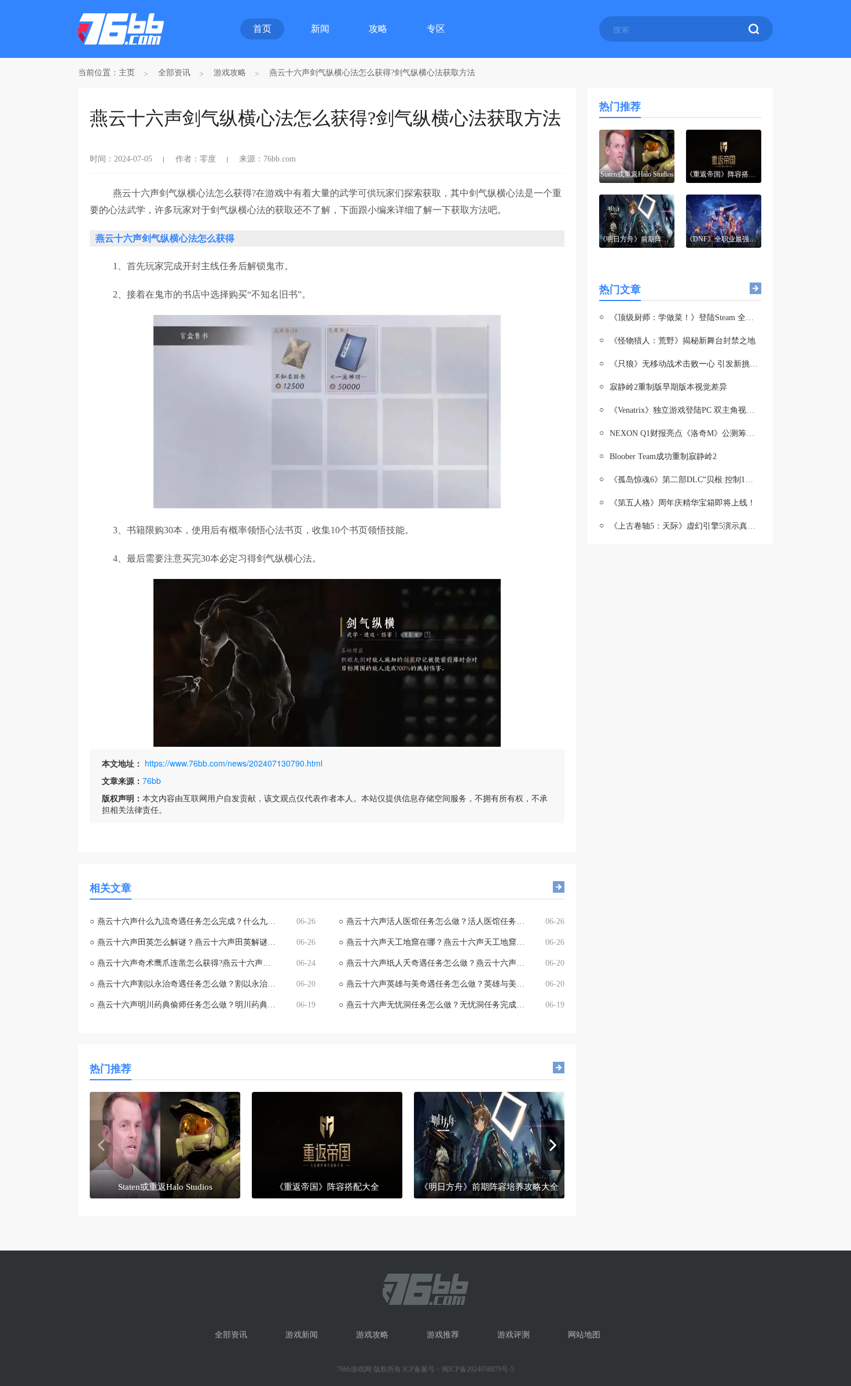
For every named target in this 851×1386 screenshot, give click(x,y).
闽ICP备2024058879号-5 (478, 1369)
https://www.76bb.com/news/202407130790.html (233, 763)
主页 (127, 72)
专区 (436, 29)
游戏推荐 (443, 1334)
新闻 (320, 29)
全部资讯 (174, 72)
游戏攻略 (230, 72)
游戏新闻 (301, 1334)
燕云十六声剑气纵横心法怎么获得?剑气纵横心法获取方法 (372, 72)
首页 (262, 29)
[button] (552, 1145)
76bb (151, 780)
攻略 (378, 29)
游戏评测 (513, 1334)
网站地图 (584, 1334)
